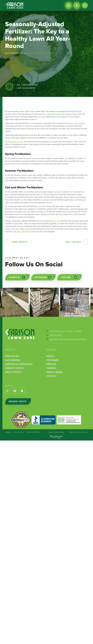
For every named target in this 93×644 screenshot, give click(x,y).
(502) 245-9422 (23, 231)
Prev (19, 241)
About (50, 356)
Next (73, 241)
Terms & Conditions (34, 432)
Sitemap (8, 432)
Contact (51, 376)
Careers (51, 368)
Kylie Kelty (50, 53)
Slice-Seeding (12, 360)
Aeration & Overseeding (19, 364)
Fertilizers (34, 53)
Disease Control (14, 368)
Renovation (11, 356)
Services (51, 364)
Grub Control (13, 372)
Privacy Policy (19, 432)
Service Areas (54, 372)
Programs (52, 360)
